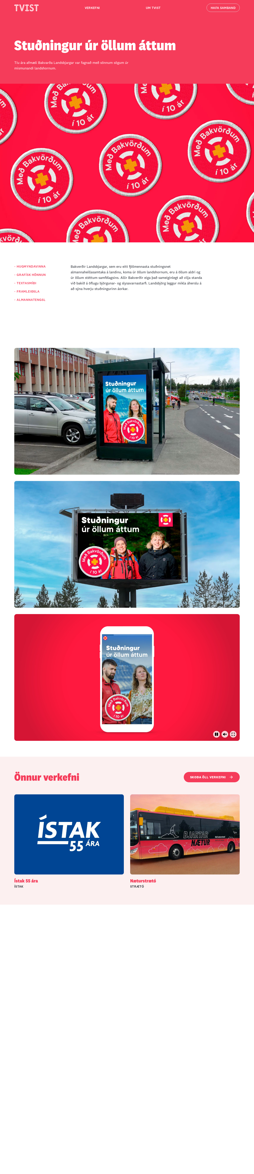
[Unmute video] (224, 734)
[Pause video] (216, 734)
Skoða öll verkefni (208, 777)
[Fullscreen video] (233, 734)
